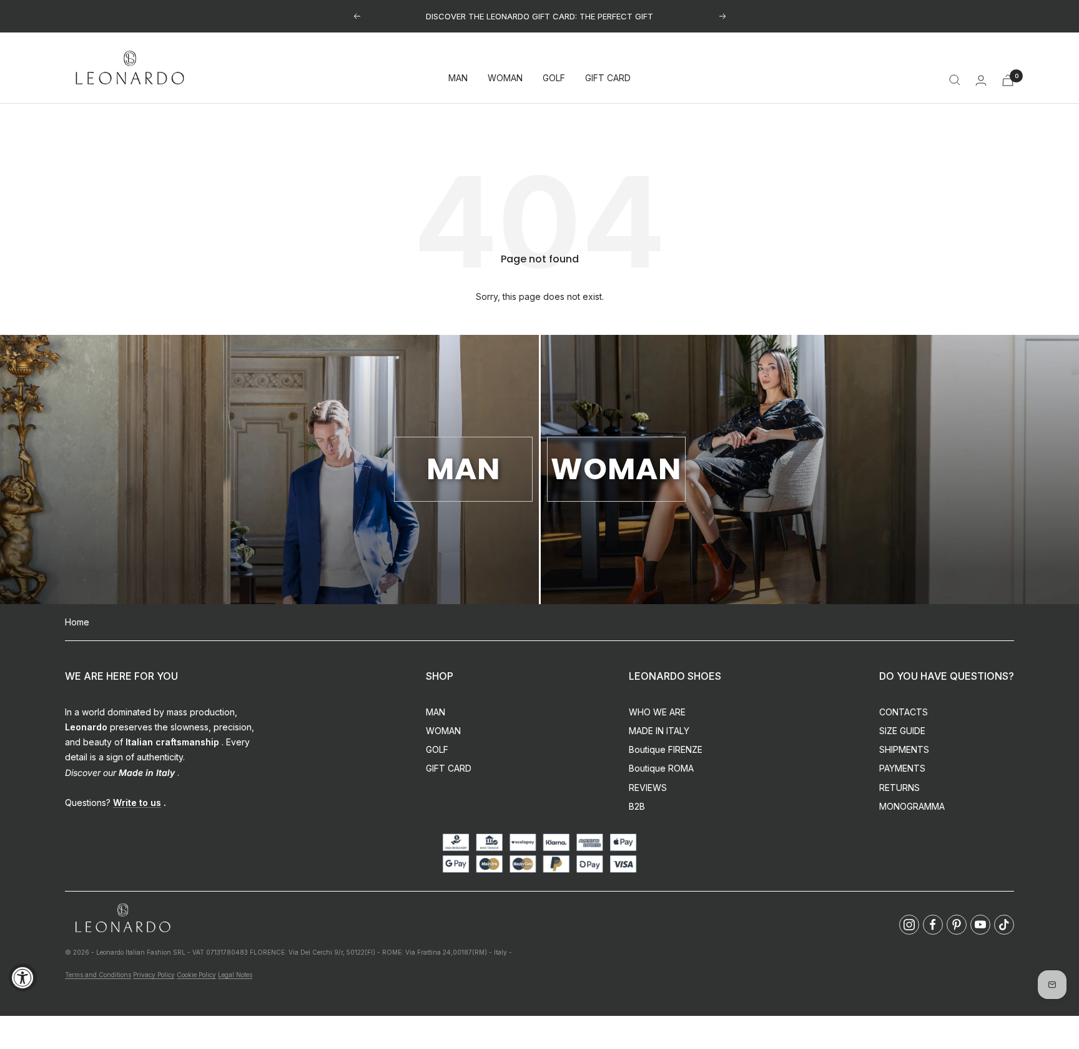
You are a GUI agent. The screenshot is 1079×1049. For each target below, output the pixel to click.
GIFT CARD (608, 78)
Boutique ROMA (661, 768)
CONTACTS (903, 712)
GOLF (554, 78)
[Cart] (1008, 80)
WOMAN (505, 78)
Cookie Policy (196, 974)
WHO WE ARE (657, 712)
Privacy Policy (154, 974)
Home (77, 622)
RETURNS (899, 787)
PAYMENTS (902, 768)
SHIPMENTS (904, 749)
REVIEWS (648, 787)
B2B (637, 806)
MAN (458, 78)
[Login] (981, 80)
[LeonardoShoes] (122, 918)
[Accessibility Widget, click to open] (23, 977)
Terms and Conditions (98, 974)
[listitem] (909, 925)
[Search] (954, 80)
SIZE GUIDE (902, 730)
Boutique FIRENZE (665, 749)
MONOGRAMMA (912, 806)
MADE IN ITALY (659, 730)
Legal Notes (235, 974)
